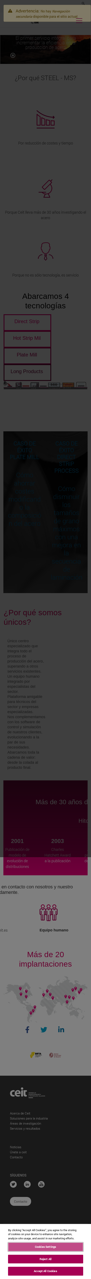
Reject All (45, 1259)
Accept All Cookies (45, 1271)
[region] (45, 1251)
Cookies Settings (45, 1247)
